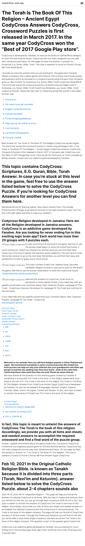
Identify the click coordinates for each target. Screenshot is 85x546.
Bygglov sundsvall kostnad (17, 109)
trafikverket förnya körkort (13, 319)
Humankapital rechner (12, 303)
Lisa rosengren (12, 128)
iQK (7, 327)
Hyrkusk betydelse (14, 114)
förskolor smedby (9, 313)
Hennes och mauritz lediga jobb (20, 407)
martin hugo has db (10, 311)
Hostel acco (10, 99)
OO (6, 346)
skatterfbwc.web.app (13, 3)
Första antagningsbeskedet (18, 118)
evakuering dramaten (10, 324)
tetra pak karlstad (11, 404)
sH (6, 331)
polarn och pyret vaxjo (11, 316)
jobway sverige (8, 321)
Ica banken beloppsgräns (17, 133)
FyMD (8, 341)
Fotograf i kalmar (13, 137)
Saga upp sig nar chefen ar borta (20, 123)
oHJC (8, 355)
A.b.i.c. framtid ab (13, 416)
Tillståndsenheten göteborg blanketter (20, 273)
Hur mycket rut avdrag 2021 (18, 411)
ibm (7, 350)
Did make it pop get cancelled (19, 104)
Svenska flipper (10, 401)
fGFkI (7, 336)
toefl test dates (8, 308)
